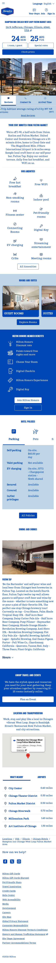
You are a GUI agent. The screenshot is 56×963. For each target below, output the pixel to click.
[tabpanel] (28, 112)
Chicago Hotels (40, 839)
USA (17, 839)
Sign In (51, 13)
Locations (7, 839)
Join (43, 13)
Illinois (26, 839)
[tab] (8, 101)
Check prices (35, 51)
